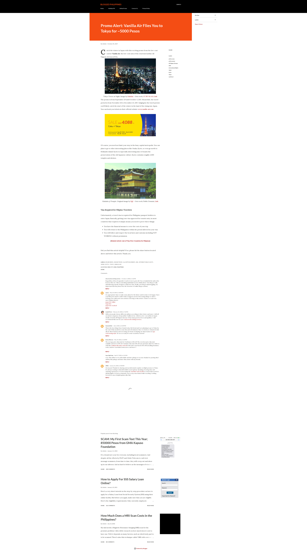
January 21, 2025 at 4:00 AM (117, 365)
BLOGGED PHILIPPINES (110, 4)
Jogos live (108, 304)
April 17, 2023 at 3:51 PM (120, 355)
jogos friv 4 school (111, 305)
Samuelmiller (109, 325)
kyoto (170, 72)
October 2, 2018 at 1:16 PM (129, 278)
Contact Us (135, 8)
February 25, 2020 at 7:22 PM (120, 312)
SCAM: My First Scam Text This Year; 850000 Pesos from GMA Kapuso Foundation (124, 442)
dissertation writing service (113, 278)
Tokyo (170, 74)
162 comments (110, 505)
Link (155, 96)
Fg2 (132, 201)
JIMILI (107, 365)
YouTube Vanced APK (137, 371)
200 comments (110, 469)
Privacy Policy (146, 8)
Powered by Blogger (141, 548)
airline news (172, 59)
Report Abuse (199, 24)
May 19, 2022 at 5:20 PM (120, 339)
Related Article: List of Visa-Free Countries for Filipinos (130, 241)
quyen (107, 292)
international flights (173, 68)
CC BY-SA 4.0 (148, 96)
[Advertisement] (128, 413)
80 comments (110, 542)
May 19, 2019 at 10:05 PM (116, 292)
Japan (170, 70)
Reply (107, 288)
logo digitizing (109, 355)
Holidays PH (111, 8)
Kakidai (130, 96)
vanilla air (171, 76)
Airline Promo (123, 8)
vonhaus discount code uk (119, 345)
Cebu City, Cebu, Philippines (115, 267)
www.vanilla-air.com (146, 109)
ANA (170, 65)
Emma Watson (109, 339)
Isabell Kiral (109, 312)
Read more (150, 469)
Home (102, 8)
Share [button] (170, 50)
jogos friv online (110, 302)
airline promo (172, 61)
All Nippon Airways (173, 63)
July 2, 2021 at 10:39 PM (120, 325)
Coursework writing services (132, 319)
